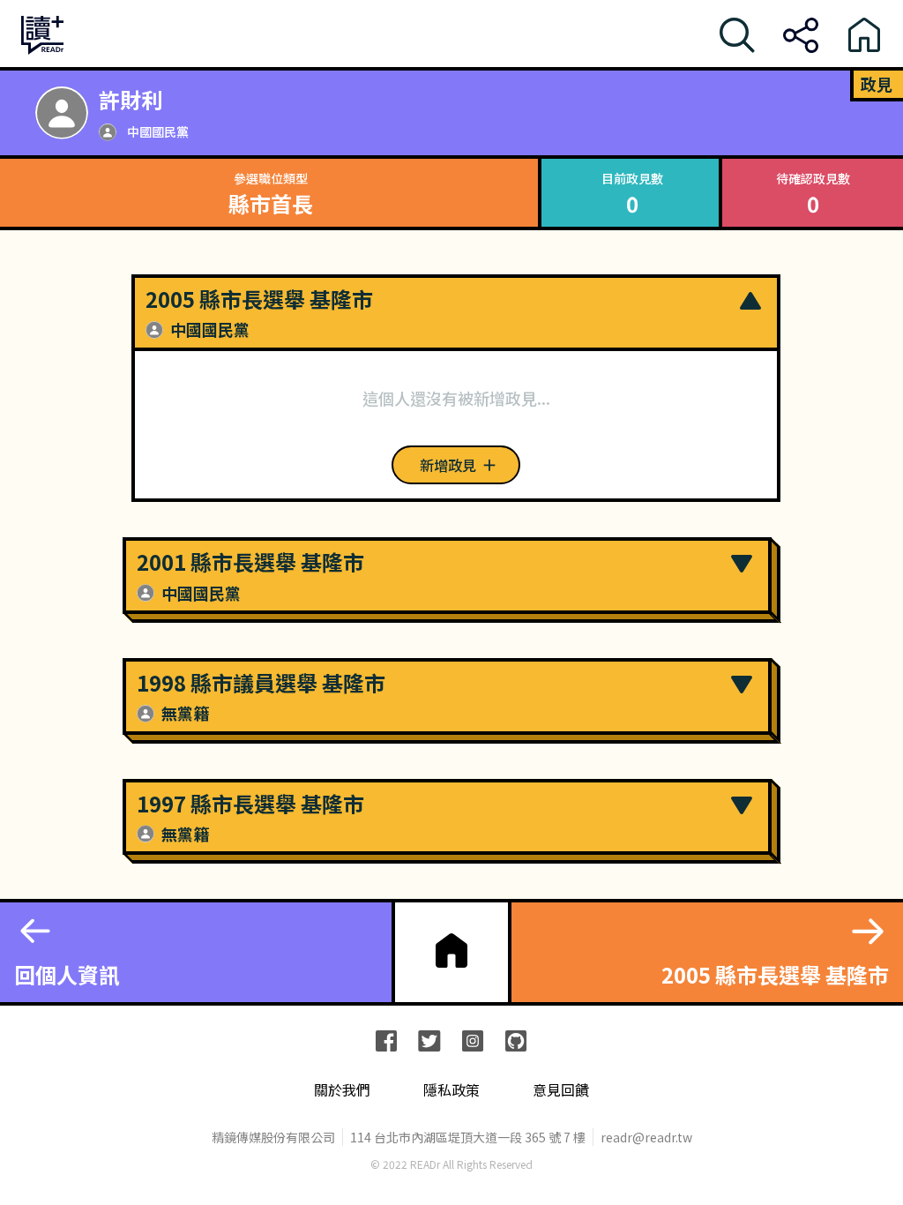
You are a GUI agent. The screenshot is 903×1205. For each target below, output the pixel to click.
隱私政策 (451, 1090)
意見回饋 (561, 1090)
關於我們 (342, 1090)
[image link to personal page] (61, 112)
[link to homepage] (451, 950)
